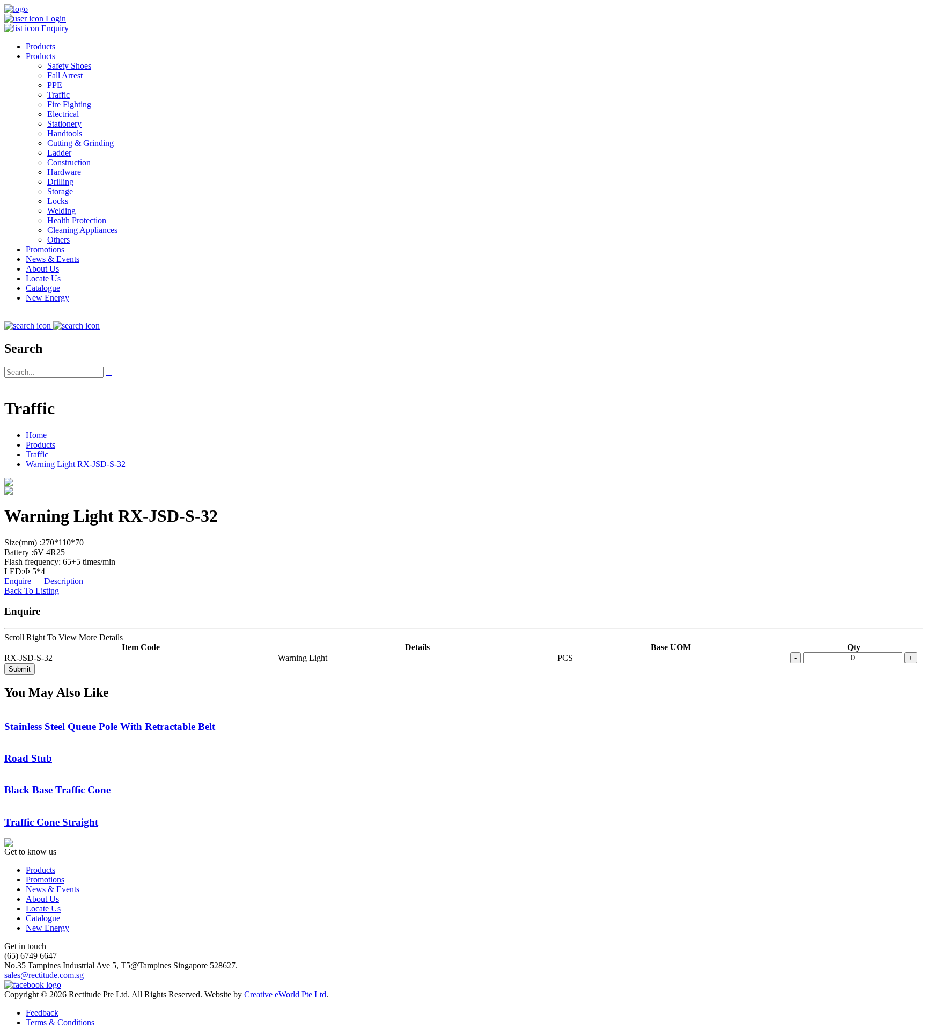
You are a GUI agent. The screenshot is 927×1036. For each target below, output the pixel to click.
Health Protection (76, 220)
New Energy (47, 297)
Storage (60, 191)
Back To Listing (31, 590)
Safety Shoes (69, 65)
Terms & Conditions (60, 1022)
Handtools (64, 133)
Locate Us (43, 278)
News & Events (52, 259)
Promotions (45, 249)
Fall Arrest (65, 75)
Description (63, 581)
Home (36, 435)
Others (58, 239)
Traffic (58, 94)
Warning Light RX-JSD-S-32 (76, 464)
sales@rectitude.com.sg (44, 975)
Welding (61, 210)
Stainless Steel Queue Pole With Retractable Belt (109, 726)
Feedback (42, 1012)
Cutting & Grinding (80, 143)
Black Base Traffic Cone (57, 790)
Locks (57, 201)
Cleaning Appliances (82, 230)
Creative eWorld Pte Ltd (285, 994)
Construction (69, 162)
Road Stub (28, 758)
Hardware (64, 172)
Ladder (59, 152)
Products (40, 46)
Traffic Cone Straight (51, 822)
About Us (42, 268)
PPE (54, 85)
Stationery (64, 123)
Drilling (60, 181)
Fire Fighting (69, 104)
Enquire (17, 581)
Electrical (63, 114)
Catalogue (43, 288)
